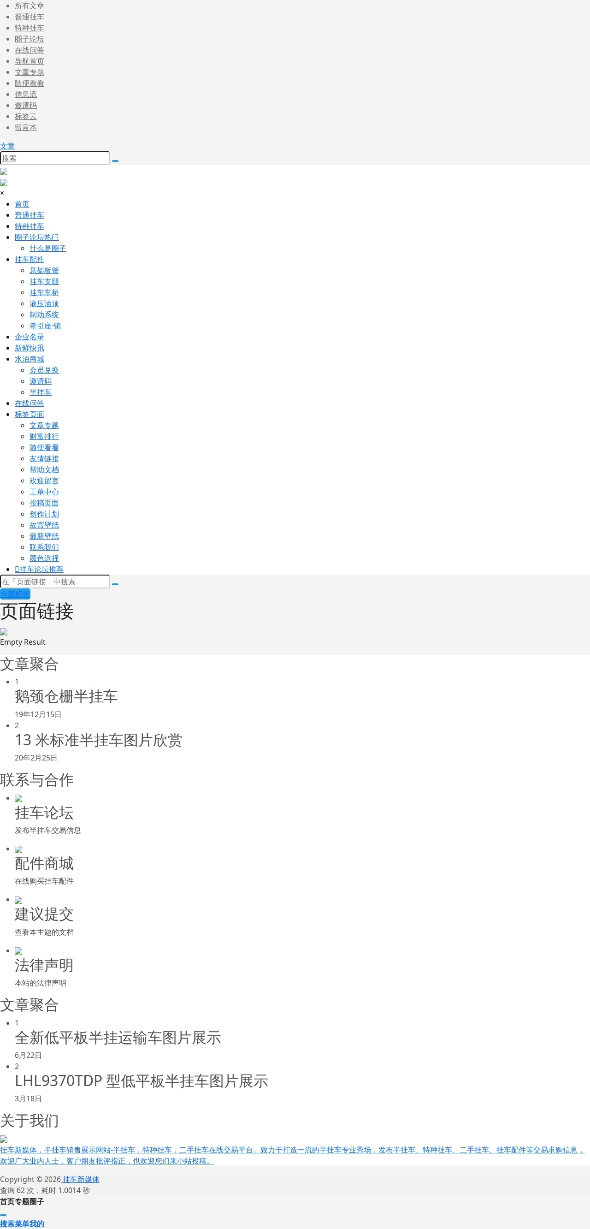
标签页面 (29, 414)
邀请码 (26, 105)
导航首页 (29, 61)
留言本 (26, 127)
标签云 (26, 116)
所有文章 (29, 5)
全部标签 (15, 594)
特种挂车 (29, 28)
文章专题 (29, 72)
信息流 (26, 94)
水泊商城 (29, 359)
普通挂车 (29, 17)
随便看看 (29, 83)
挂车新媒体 (80, 1179)
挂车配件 (29, 259)
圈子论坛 (29, 39)
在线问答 (29, 50)
